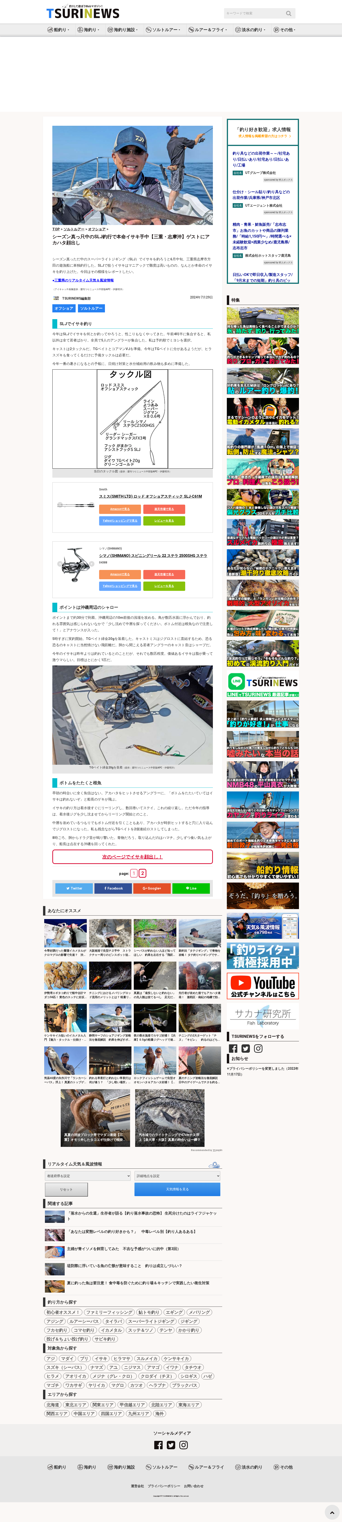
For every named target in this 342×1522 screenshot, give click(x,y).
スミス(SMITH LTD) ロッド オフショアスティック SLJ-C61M (150, 496)
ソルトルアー (91, 308)
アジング (55, 1321)
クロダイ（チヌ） (157, 1376)
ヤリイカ (96, 1385)
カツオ (136, 1385)
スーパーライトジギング (151, 1321)
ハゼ (208, 1376)
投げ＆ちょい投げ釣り (67, 1339)
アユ (113, 1367)
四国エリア (111, 1413)
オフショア (64, 308)
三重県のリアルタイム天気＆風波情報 (84, 280)
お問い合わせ (194, 1486)
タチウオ (193, 1367)
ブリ (84, 1358)
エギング (174, 1312)
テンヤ (166, 1330)
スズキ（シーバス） (65, 1367)
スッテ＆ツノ (140, 1330)
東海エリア (188, 1404)
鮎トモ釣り (149, 1312)
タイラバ (113, 1321)
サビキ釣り (105, 1339)
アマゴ (153, 1367)
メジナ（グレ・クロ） (113, 1376)
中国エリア (84, 1413)
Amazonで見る (120, 509)
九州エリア (138, 1413)
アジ (51, 1358)
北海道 (53, 1404)
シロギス (189, 1376)
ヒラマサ (122, 1358)
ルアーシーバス (84, 1321)
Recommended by (201, 1150)
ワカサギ (73, 1385)
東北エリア (75, 1404)
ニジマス (132, 1367)
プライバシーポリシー (164, 1486)
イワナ (172, 1367)
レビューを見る (164, 520)
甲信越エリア (132, 1404)
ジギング (189, 1321)
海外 (159, 1413)
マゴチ (53, 1385)
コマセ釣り (84, 1330)
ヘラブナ (157, 1385)
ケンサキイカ (176, 1358)
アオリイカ (75, 1376)
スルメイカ (147, 1358)
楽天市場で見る (164, 509)
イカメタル (111, 1330)
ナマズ (97, 1367)
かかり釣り (188, 1330)
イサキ (101, 1358)
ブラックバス (184, 1385)
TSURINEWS (167, 1496)
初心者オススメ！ (63, 1312)
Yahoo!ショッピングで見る (120, 520)
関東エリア (103, 1404)
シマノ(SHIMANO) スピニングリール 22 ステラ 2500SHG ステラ (153, 555)
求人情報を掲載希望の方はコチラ (262, 136)
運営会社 (137, 1486)
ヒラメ (53, 1376)
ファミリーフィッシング (109, 1312)
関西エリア (57, 1413)
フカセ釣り (57, 1330)
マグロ (117, 1385)
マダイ (67, 1358)
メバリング (199, 1312)
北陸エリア (161, 1404)
